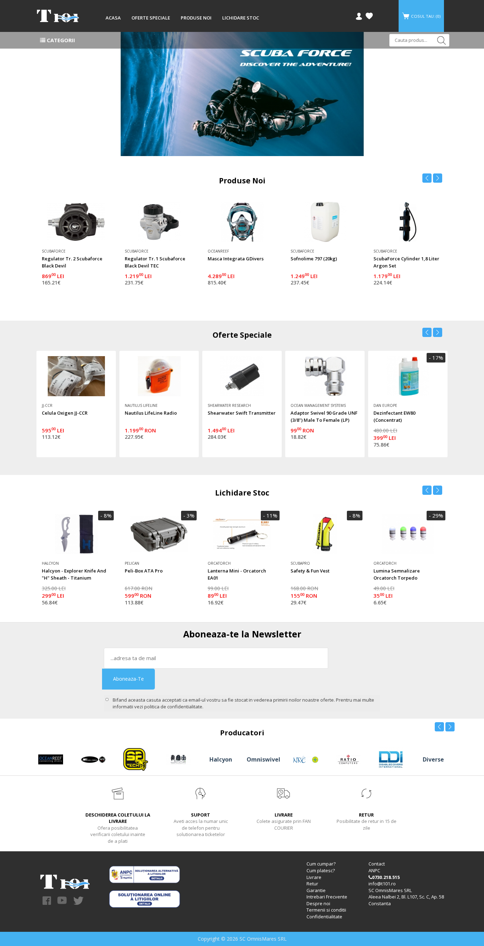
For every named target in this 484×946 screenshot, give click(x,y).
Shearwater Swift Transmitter (242, 413)
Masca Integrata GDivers (236, 258)
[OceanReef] (50, 758)
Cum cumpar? (321, 864)
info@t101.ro (382, 883)
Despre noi (318, 903)
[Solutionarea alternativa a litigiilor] (144, 874)
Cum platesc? (320, 870)
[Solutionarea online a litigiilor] (144, 898)
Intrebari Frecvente (326, 897)
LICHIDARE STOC (240, 18)
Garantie (316, 890)
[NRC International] (305, 758)
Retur (312, 883)
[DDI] (390, 758)
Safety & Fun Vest (310, 571)
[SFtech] (135, 758)
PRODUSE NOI (196, 18)
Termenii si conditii (326, 910)
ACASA (113, 18)
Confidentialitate (324, 916)
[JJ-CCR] (178, 758)
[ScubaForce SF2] (242, 94)
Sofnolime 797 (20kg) (314, 258)
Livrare (313, 877)
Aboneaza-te (128, 678)
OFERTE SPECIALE (150, 18)
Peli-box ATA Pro (144, 571)
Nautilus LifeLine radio (151, 413)
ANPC (374, 870)
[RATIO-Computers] (348, 758)
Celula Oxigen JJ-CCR (65, 413)
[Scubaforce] (93, 758)
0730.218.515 (386, 877)
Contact (376, 864)
